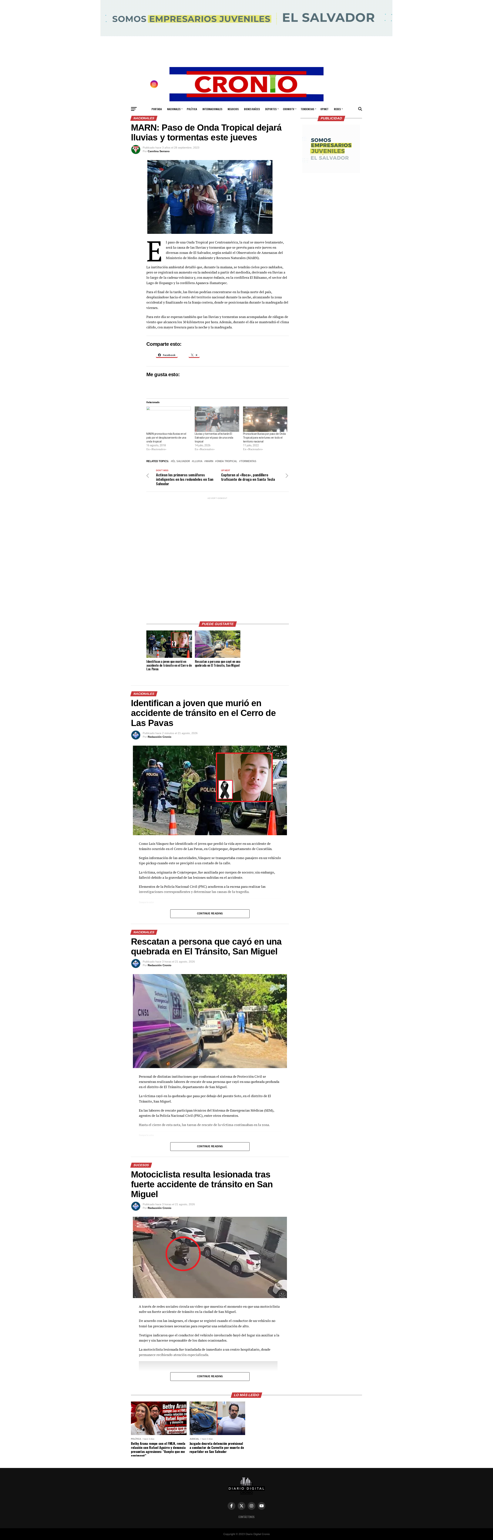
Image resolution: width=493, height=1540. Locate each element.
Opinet (324, 109)
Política (192, 109)
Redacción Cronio (159, 736)
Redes (337, 109)
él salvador (181, 461)
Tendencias (307, 109)
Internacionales (212, 109)
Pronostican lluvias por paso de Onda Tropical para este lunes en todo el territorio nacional (264, 437)
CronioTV (288, 109)
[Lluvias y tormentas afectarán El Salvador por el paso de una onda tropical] (217, 419)
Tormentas (248, 461)
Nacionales (173, 109)
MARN (209, 461)
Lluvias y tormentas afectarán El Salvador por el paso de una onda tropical (214, 437)
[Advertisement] (217, 558)
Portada (157, 109)
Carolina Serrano (159, 151)
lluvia (197, 461)
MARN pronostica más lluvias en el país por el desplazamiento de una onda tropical (166, 437)
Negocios (233, 109)
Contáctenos (246, 1517)
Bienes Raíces (252, 109)
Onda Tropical (227, 461)
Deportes (271, 109)
